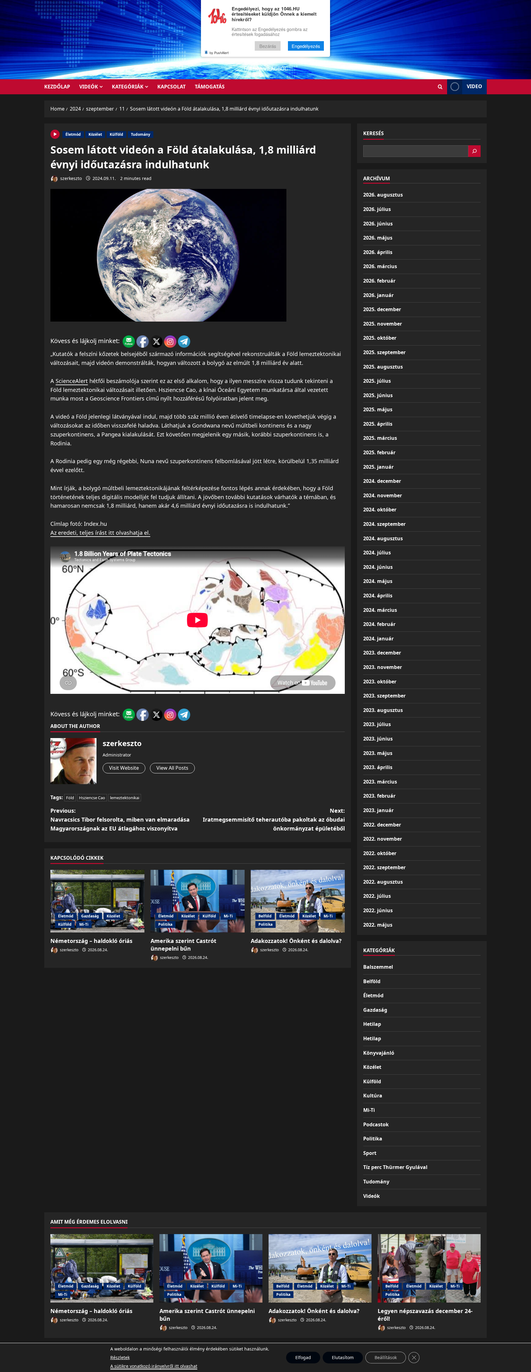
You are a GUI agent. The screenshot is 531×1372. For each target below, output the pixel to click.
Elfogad (303, 1357)
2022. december (382, 824)
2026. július (377, 209)
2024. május (377, 581)
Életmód (73, 134)
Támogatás (210, 86)
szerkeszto (70, 178)
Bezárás (267, 46)
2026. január (378, 295)
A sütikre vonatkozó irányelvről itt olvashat (153, 1366)
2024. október (379, 509)
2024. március (380, 610)
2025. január (378, 466)
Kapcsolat (171, 86)
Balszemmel (378, 967)
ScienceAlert (72, 381)
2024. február (379, 624)
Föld (70, 797)
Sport (369, 1153)
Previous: (120, 819)
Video (474, 86)
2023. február (379, 795)
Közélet (95, 134)
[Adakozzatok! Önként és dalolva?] (298, 901)
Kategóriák (128, 86)
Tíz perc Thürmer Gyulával (395, 1167)
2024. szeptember (384, 524)
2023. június (378, 738)
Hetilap (372, 1024)
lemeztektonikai (124, 797)
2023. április (377, 767)
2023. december (382, 652)
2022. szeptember (384, 867)
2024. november (382, 495)
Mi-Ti (83, 924)
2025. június (378, 395)
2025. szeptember (384, 352)
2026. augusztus (383, 194)
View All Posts (172, 767)
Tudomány (140, 134)
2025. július (377, 380)
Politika (165, 924)
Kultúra (372, 1095)
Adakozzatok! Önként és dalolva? (296, 940)
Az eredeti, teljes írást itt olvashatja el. (100, 532)
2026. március (380, 266)
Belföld (265, 916)
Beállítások (386, 1357)
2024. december (382, 481)
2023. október (379, 681)
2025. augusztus (383, 366)
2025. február (379, 452)
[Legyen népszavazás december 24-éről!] (429, 1268)
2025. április (377, 423)
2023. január (378, 810)
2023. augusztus (383, 710)
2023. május (377, 753)
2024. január (378, 638)
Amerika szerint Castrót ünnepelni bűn (183, 944)
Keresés (373, 133)
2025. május (377, 409)
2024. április (377, 595)
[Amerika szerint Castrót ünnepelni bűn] (198, 901)
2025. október (379, 337)
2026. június (378, 223)
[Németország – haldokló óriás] (97, 901)
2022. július (377, 896)
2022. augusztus (383, 881)
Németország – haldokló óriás (91, 940)
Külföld (116, 134)
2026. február (379, 280)
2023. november (382, 667)
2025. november (382, 323)
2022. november (382, 838)
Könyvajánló (378, 1053)
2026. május (377, 237)
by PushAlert (219, 52)
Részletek (120, 1357)
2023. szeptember (384, 695)
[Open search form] (440, 87)
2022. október (379, 853)
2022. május (377, 924)
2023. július (377, 724)
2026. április (377, 252)
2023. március (380, 781)
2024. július (377, 552)
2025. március (380, 438)
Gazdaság (90, 916)
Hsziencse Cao (92, 797)
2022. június (378, 910)
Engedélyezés (306, 46)
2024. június (378, 567)
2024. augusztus (383, 538)
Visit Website (124, 767)
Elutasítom (343, 1357)
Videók (88, 86)
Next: (274, 819)
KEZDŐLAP (57, 86)
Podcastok (376, 1124)
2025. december (382, 309)
